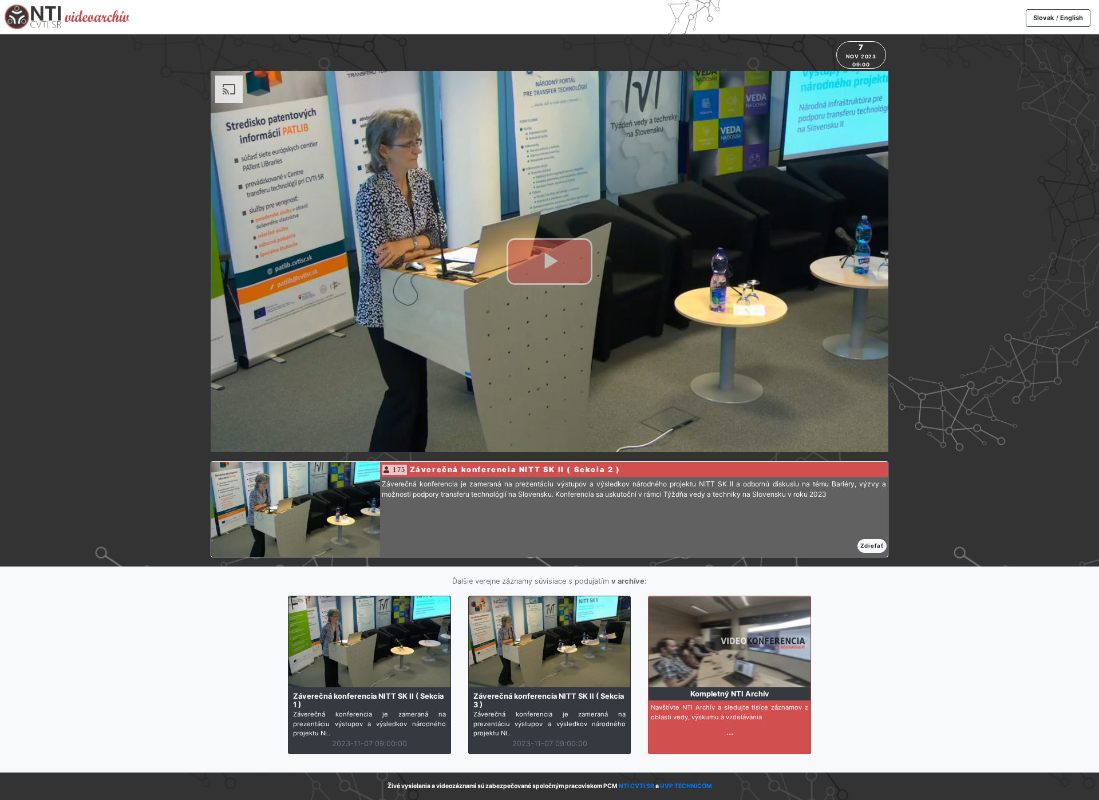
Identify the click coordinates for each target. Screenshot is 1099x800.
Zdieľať (872, 545)
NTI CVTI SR (636, 786)
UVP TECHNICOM (686, 786)
